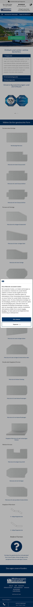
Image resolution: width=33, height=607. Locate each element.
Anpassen (15, 324)
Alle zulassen (16, 319)
